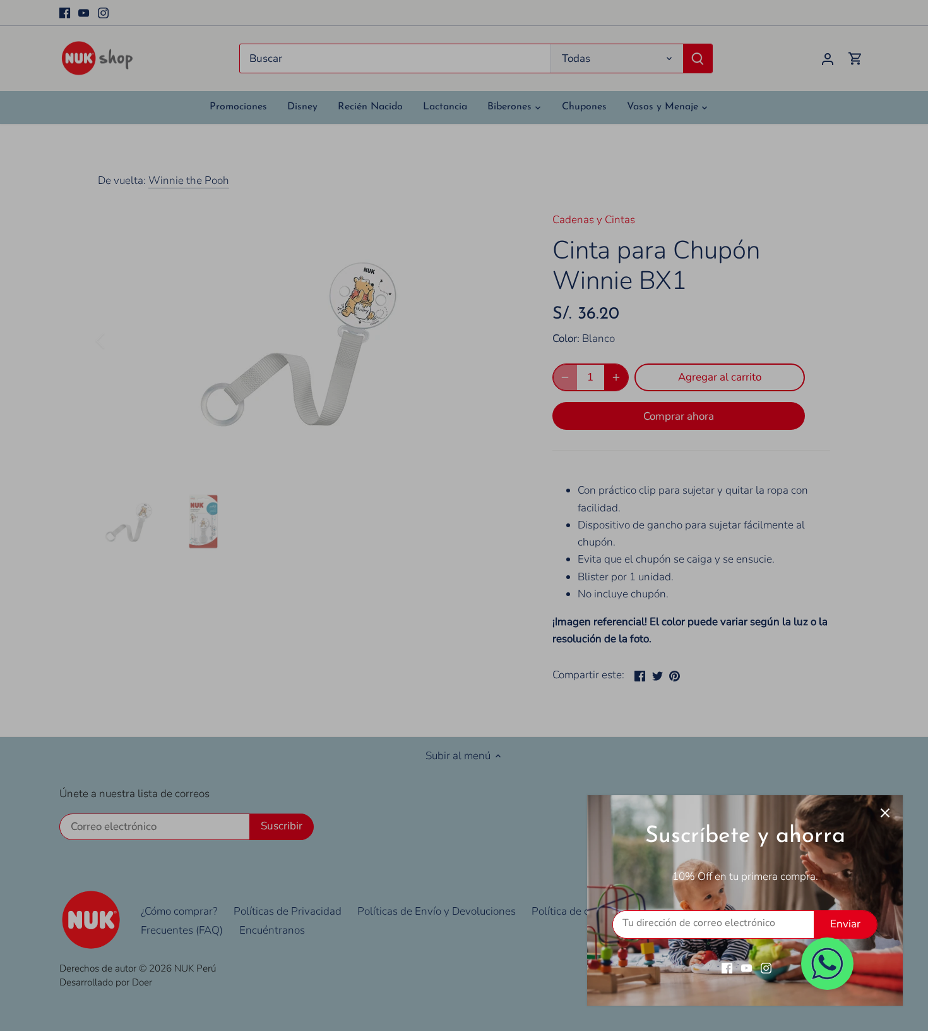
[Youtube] (746, 967)
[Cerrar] (885, 813)
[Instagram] (766, 967)
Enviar (845, 924)
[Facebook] (727, 967)
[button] (827, 963)
